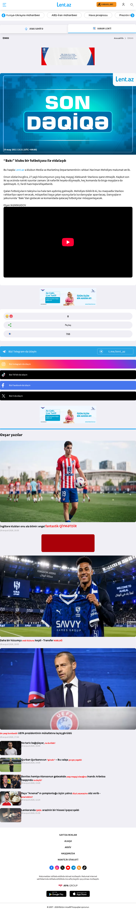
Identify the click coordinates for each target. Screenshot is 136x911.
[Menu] (4, 5)
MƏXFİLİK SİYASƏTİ (68, 859)
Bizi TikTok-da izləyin (18, 374)
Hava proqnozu (98, 15)
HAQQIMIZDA (68, 853)
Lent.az (19, 169)
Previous (3, 15)
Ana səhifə (118, 38)
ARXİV (68, 847)
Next (132, 15)
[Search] (132, 4)
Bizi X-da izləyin (16, 396)
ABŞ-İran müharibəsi (64, 15)
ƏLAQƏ (68, 841)
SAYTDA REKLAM (68, 834)
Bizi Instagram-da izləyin (20, 364)
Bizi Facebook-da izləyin (19, 385)
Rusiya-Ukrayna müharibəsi (23, 15)
